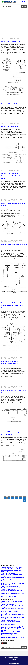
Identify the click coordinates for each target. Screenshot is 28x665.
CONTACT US (20, 657)
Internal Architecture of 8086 (8, 595)
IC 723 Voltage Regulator (7, 584)
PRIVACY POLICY (12, 657)
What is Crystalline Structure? (9, 620)
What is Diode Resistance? (8, 604)
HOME (5, 657)
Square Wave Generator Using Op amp (11, 570)
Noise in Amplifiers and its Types (9, 611)
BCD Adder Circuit (6, 571)
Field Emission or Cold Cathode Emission (12, 636)
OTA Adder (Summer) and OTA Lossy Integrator (13, 626)
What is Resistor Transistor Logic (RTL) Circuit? (13, 637)
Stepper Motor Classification (10, 41)
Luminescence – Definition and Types (11, 634)
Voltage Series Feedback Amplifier (10, 576)
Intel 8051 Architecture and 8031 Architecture (12, 577)
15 (24, 498)
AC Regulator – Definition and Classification (12, 623)
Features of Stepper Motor (9, 104)
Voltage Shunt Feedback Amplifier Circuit (11, 590)
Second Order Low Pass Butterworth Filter (12, 574)
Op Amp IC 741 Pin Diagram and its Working (12, 583)
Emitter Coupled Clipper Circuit (9, 633)
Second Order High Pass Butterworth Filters (12, 593)
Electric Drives (18, 38)
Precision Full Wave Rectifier (8, 596)
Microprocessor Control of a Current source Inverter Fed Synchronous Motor (13, 305)
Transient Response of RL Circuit (9, 586)
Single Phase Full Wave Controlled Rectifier (12, 568)
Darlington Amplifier (6, 581)
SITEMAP (14, 659)
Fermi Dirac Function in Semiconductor (11, 627)
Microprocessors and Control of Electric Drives (11, 200)
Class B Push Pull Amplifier (8, 573)
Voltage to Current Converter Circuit (10, 621)
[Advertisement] (14, 22)
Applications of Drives (7, 38)
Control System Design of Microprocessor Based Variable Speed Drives (13, 176)
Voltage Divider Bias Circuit (8, 589)
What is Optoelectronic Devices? (9, 613)
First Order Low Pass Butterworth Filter (11, 592)
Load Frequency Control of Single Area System (13, 587)
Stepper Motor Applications (10, 126)
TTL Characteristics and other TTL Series (11, 631)
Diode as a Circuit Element (8, 624)
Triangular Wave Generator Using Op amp (11, 567)
